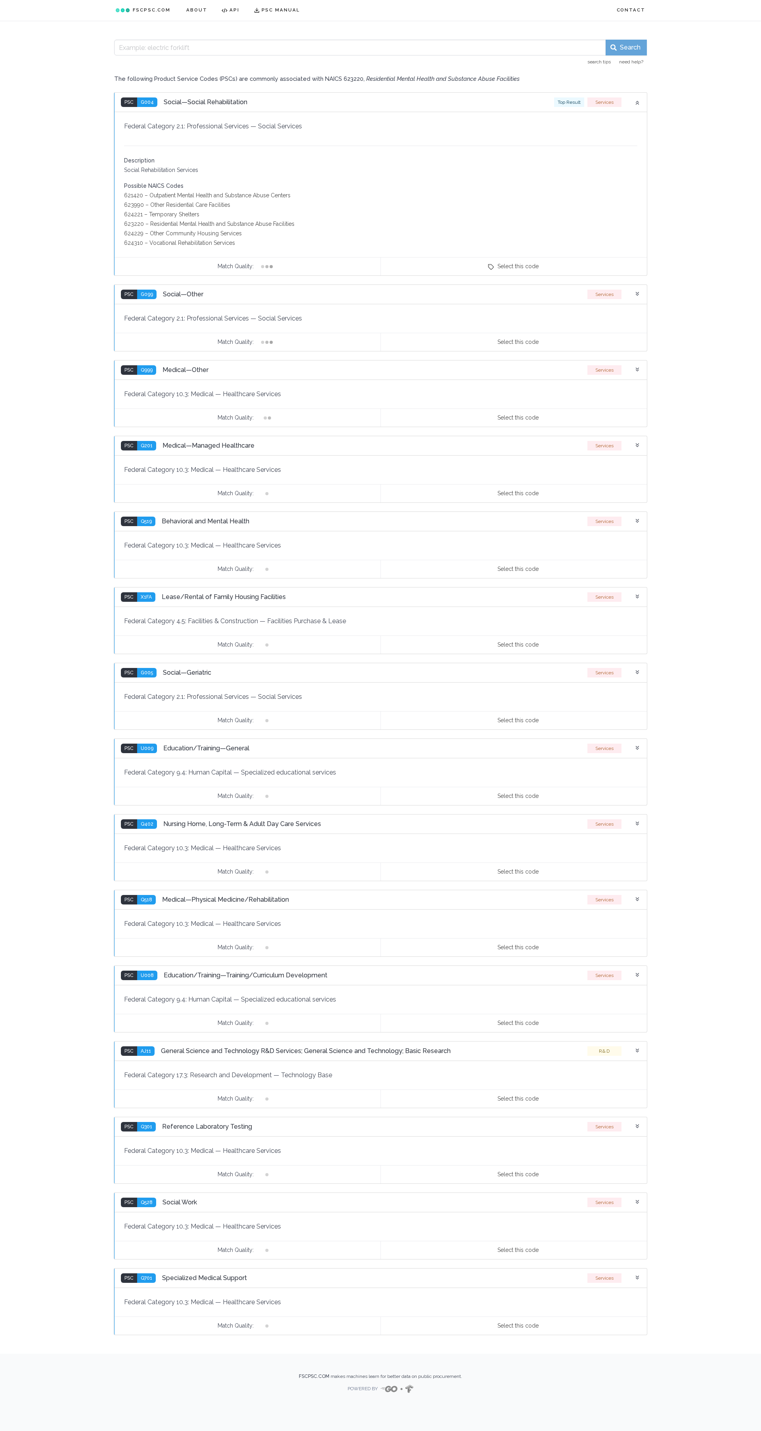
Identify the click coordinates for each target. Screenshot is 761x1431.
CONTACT (631, 10)
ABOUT (196, 10)
